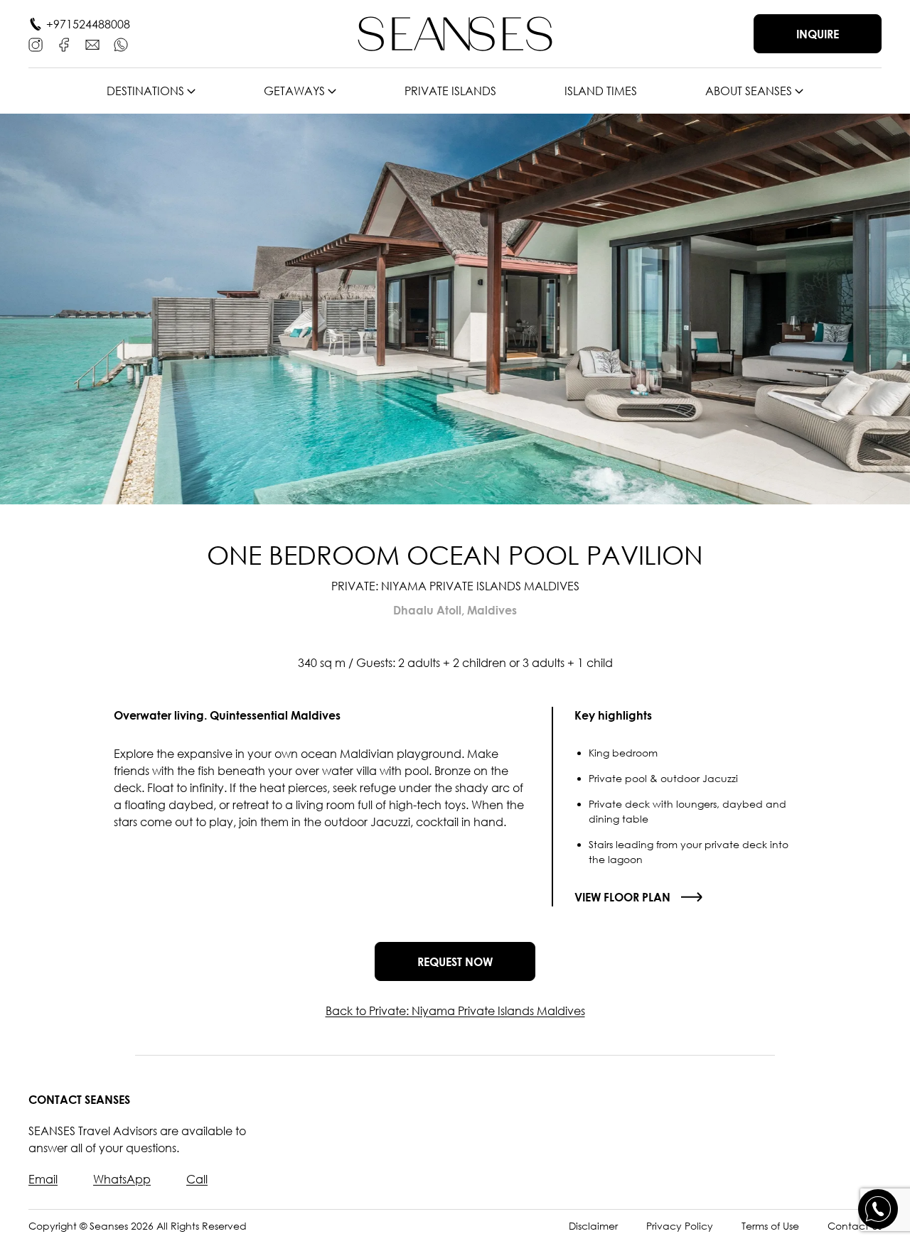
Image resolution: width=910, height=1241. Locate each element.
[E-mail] (92, 45)
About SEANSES (748, 91)
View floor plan (622, 897)
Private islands (450, 91)
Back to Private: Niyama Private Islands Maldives (455, 1011)
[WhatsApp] (121, 45)
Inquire (817, 34)
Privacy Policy (679, 1226)
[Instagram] (35, 45)
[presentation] (46, 309)
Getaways (294, 91)
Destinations (145, 91)
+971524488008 (88, 24)
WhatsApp (122, 1179)
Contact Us (855, 1226)
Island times (600, 91)
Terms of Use (770, 1226)
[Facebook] (64, 45)
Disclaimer (593, 1226)
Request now (455, 962)
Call (197, 1179)
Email (43, 1179)
